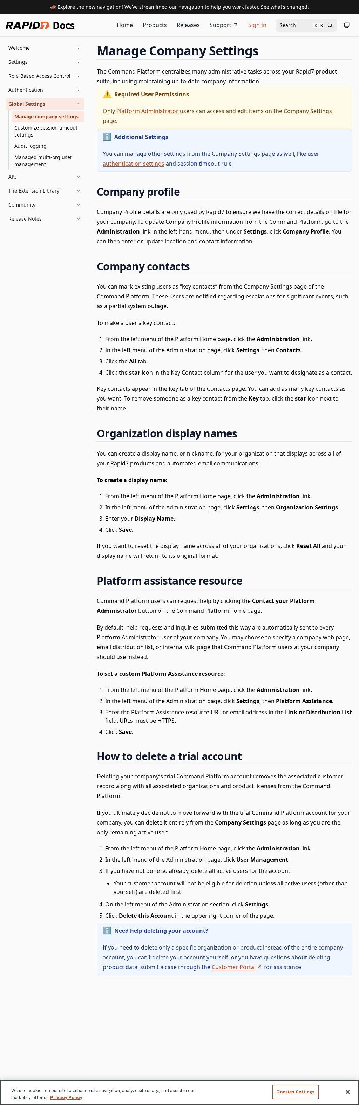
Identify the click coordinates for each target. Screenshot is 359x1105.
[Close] (347, 1092)
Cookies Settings (295, 1091)
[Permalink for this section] (265, 50)
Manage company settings (46, 116)
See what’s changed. (285, 7)
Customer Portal (234, 967)
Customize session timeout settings (45, 131)
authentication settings (133, 163)
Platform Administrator (147, 111)
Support (220, 25)
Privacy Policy (66, 1097)
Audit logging (30, 146)
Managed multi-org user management (43, 160)
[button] (45, 48)
